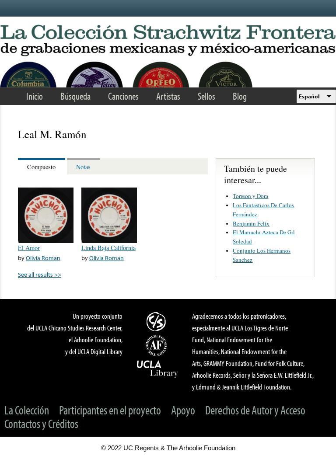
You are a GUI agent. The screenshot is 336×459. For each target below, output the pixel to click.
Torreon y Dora (250, 196)
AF (157, 345)
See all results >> (39, 274)
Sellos (206, 96)
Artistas (168, 96)
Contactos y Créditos (41, 423)
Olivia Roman (43, 258)
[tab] (42, 166)
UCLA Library (157, 368)
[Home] (168, 40)
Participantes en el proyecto (110, 409)
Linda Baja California (108, 247)
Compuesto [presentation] (41, 167)
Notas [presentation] (83, 167)
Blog (240, 96)
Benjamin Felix (251, 223)
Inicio (34, 96)
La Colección (26, 409)
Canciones (123, 96)
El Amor (29, 247)
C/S (157, 321)
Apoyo (183, 409)
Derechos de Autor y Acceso (255, 409)
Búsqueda (75, 96)
